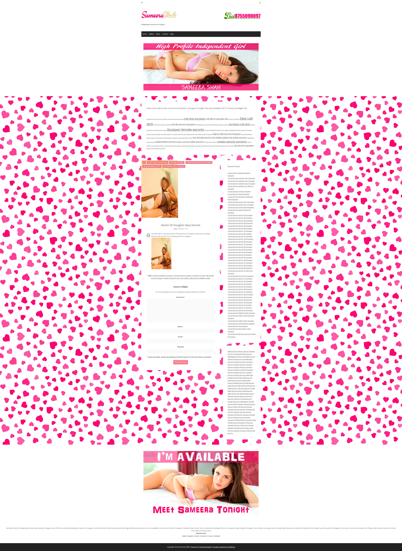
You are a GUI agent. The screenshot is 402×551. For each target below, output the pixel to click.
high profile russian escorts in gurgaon (166, 138)
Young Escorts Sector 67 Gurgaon (240, 236)
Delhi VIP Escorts (233, 394)
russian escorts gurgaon (232, 141)
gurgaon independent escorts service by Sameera (238, 130)
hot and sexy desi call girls (185, 138)
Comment (180, 297)
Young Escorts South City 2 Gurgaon (241, 202)
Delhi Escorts (232, 351)
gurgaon (226, 125)
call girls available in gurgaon (162, 276)
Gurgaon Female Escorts (237, 420)
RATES (197, 536)
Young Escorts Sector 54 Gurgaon (240, 252)
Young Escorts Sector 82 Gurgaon (240, 226)
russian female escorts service (172, 146)
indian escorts (197, 141)
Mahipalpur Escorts (234, 357)
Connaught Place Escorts (242, 354)
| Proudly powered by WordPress (223, 547)
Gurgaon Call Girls (239, 370)
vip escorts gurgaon (244, 145)
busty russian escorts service (175, 119)
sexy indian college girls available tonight (195, 278)
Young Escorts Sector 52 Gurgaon (240, 257)
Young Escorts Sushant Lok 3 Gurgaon (241, 178)
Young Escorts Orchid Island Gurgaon (241, 324)
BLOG (211, 536)
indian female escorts (172, 278)
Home (144, 34)
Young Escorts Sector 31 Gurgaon (240, 284)
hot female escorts (202, 137)
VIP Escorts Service (247, 425)
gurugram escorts (166, 134)
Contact (165, 34)
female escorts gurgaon (183, 124)
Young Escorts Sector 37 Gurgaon (240, 279)
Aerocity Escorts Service (236, 396)
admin (175, 229)
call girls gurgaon (194, 118)
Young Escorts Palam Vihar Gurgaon (241, 321)
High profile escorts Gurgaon (227, 134)
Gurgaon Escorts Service (236, 410)
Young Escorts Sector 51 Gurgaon (240, 255)
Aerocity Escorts (243, 351)
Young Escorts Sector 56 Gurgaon (240, 247)
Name (181, 327)
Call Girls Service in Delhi (246, 388)
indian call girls (182, 142)
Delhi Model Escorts (247, 394)
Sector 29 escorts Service (242, 407)
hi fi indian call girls (177, 134)
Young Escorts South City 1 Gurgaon (241, 205)
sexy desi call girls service (208, 146)
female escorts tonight (217, 125)
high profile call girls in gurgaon (203, 134)
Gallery (151, 34)
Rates (158, 34)
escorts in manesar (165, 125)
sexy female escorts (221, 146)
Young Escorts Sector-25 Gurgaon (240, 215)
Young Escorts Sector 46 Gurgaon (240, 265)
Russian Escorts (238, 383)
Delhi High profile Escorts (246, 386)
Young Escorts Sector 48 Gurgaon (240, 260)
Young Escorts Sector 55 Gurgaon (240, 250)
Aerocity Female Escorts (243, 399)
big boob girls (150, 119)
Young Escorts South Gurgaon (239, 194)
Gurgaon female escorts (185, 129)
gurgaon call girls (239, 124)
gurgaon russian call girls (154, 134)
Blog (171, 34)
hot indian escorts (238, 137)
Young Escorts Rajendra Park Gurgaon (241, 313)
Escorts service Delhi (239, 380)
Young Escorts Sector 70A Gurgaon (240, 239)
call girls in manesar (234, 119)
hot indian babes (220, 137)
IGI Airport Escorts (239, 362)
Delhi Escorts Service (235, 391)
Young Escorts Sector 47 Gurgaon (240, 263)
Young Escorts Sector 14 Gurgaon (240, 305)
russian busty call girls (210, 142)
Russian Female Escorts (236, 428)
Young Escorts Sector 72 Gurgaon (240, 231)
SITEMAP (217, 536)
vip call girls (230, 146)
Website (180, 347)
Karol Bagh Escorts (248, 357)
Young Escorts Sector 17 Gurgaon (240, 308)
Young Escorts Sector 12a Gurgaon (240, 310)
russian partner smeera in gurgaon (191, 146)
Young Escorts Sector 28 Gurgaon (240, 289)
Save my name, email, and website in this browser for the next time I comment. (180, 357)
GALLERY (190, 536)
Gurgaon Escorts (239, 365)
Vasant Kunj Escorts (235, 359)
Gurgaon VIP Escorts (235, 415)
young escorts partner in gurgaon (156, 148)
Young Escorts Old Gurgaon (238, 326)
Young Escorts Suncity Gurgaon (239, 191)
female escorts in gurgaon (203, 125)
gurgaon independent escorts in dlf (214, 130)
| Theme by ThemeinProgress (200, 547)
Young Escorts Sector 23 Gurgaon (240, 300)
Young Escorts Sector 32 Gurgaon (240, 287)
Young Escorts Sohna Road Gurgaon (241, 207)
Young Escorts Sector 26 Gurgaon (240, 297)
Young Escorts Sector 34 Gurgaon (240, 281)
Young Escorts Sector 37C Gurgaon (240, 276)
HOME (184, 536)
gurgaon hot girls (199, 276)
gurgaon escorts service (160, 130)
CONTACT (204, 536)
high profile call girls (188, 134)
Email (180, 337)
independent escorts (165, 141)
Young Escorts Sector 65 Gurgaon (240, 242)
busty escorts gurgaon (161, 119)
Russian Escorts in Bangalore (238, 402)
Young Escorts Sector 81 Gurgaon (240, 234)
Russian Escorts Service (241, 417)
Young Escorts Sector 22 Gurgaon (240, 302)
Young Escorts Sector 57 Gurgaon (240, 244)
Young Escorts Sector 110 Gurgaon (240, 218)
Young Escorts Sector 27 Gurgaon (240, 292)
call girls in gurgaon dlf (217, 118)
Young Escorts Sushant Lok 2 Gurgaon (241, 184)
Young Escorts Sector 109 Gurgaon (240, 223)
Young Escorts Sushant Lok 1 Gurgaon (241, 181)
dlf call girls (156, 125)
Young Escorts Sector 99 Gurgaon (240, 228)
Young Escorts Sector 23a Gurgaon (240, 294)
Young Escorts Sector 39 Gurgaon (240, 268)
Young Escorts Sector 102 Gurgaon (240, 221)
